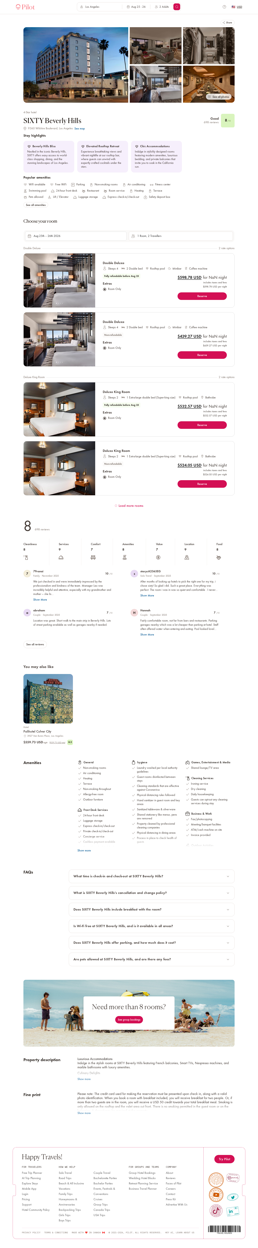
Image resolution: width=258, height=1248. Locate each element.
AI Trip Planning (31, 1178)
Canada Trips (101, 1210)
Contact (170, 1194)
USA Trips (99, 1215)
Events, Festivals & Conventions (104, 1191)
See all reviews (35, 644)
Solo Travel (65, 1173)
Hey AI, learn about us (179, 1232)
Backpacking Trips (70, 1210)
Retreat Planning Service (143, 1183)
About (169, 1173)
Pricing (26, 1199)
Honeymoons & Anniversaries (68, 1202)
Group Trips (100, 1204)
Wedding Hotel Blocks (142, 1178)
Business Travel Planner (143, 1188)
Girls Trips (64, 1215)
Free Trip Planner (32, 1173)
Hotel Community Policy (35, 1210)
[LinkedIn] (232, 1211)
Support (26, 1204)
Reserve (202, 296)
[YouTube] (216, 1195)
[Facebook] (216, 1180)
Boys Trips (65, 1220)
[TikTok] (216, 1210)
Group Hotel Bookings (142, 1173)
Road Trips (65, 1178)
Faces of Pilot (173, 1183)
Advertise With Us (176, 1204)
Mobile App (29, 1188)
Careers (171, 1188)
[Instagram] (232, 1177)
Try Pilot (224, 1159)
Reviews (170, 1178)
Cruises (97, 1199)
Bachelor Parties (103, 1183)
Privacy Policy (31, 1232)
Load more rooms (131, 506)
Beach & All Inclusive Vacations (71, 1186)
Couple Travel (101, 1173)
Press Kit (170, 1199)
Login (25, 1194)
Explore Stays (30, 1183)
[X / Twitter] (233, 1196)
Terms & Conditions (56, 1232)
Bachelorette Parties (105, 1178)
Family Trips (66, 1194)
